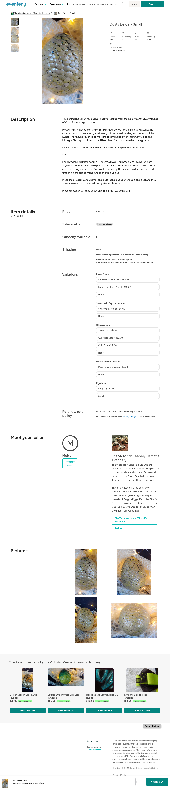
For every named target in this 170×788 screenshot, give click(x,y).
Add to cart (157, 781)
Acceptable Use (151, 768)
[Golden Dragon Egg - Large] (28, 680)
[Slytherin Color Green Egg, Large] (66, 680)
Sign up (152, 4)
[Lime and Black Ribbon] (142, 680)
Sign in (134, 4)
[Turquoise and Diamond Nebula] (104, 680)
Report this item (152, 726)
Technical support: (95, 748)
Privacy (139, 768)
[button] (40, 4)
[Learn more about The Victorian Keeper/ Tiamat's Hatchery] (120, 443)
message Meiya (129, 416)
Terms (132, 768)
